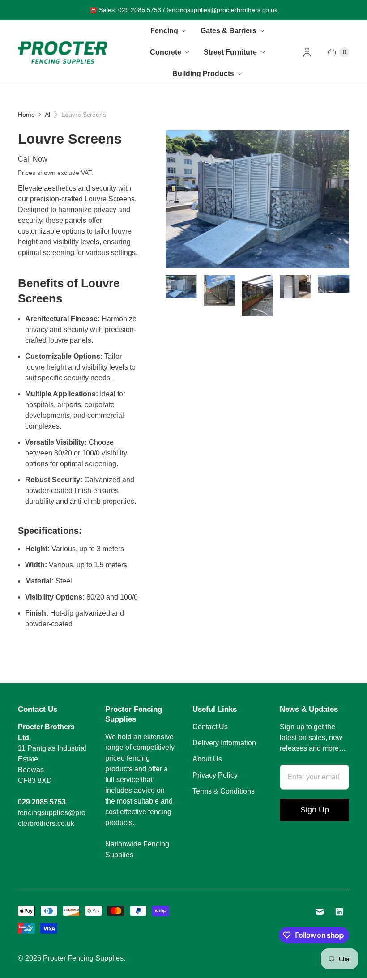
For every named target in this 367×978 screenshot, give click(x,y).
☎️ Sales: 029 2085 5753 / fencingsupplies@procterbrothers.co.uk (183, 9)
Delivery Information (224, 743)
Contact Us (210, 727)
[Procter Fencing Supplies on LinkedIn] (339, 912)
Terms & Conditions (223, 791)
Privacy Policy (215, 775)
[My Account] (307, 52)
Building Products (203, 73)
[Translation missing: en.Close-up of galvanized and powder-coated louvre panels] (257, 295)
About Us (207, 759)
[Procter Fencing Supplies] (62, 52)
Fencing (164, 30)
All (48, 114)
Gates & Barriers (228, 30)
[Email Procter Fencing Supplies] (319, 912)
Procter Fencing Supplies (83, 958)
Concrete (165, 52)
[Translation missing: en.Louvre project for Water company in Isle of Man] (181, 286)
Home (26, 114)
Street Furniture (230, 52)
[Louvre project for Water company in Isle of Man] (257, 199)
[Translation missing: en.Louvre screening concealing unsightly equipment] (333, 284)
